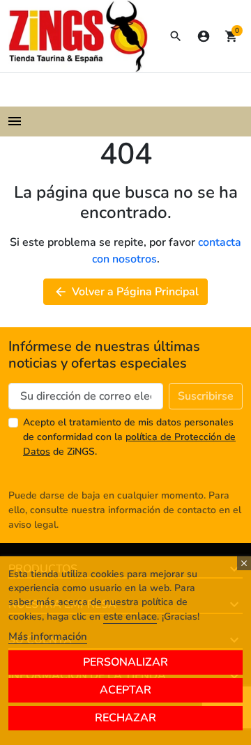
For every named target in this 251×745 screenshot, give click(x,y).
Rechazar (125, 718)
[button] (176, 36)
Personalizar (125, 662)
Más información (47, 636)
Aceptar (125, 690)
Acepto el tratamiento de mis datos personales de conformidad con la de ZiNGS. (129, 437)
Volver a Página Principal (126, 291)
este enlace (130, 616)
